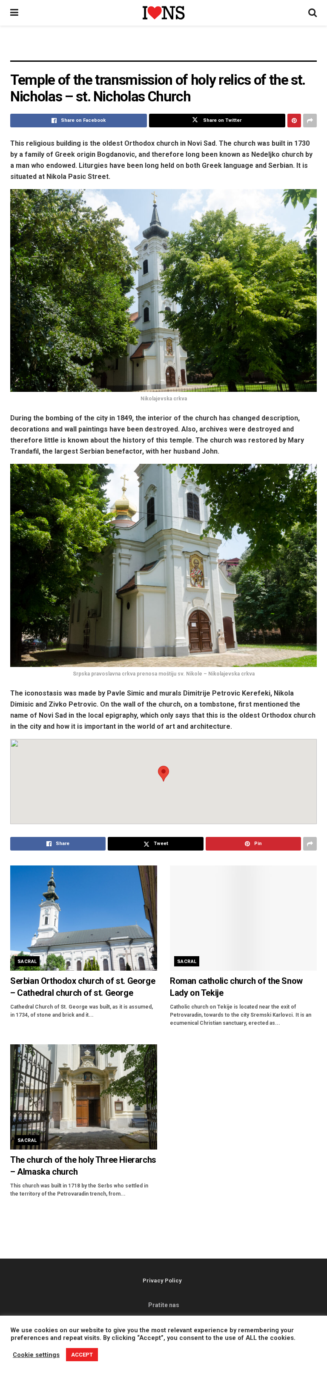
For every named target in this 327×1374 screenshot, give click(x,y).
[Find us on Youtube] (176, 1352)
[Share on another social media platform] (310, 120)
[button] (163, 773)
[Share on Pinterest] (294, 120)
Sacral (27, 961)
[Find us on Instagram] (166, 1352)
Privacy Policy (162, 1280)
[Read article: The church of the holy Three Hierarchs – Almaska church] (83, 1097)
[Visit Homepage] (163, 13)
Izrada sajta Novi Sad (193, 1334)
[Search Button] (312, 13)
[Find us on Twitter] (154, 1352)
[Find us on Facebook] (144, 1352)
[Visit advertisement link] (163, 49)
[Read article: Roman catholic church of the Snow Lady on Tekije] (243, 918)
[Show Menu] (14, 13)
